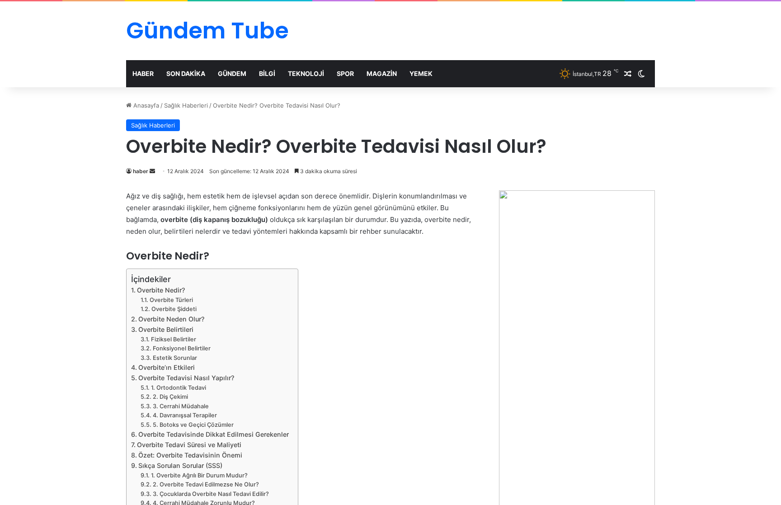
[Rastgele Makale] (628, 73)
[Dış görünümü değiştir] (641, 73)
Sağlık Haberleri (186, 105)
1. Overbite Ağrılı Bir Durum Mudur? (199, 475)
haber (140, 171)
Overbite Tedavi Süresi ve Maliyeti (189, 444)
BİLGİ (267, 73)
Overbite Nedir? (161, 290)
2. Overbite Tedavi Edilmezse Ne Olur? (206, 484)
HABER (143, 73)
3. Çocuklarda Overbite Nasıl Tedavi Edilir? (211, 494)
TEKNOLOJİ (306, 73)
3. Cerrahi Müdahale (181, 406)
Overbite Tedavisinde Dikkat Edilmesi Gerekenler (213, 434)
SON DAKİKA (185, 73)
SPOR (345, 73)
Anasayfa (145, 105)
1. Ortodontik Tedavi (178, 387)
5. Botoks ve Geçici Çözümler (193, 424)
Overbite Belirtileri (165, 329)
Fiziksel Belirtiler (173, 339)
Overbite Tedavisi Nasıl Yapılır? (186, 378)
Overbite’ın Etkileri (166, 367)
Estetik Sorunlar (175, 357)
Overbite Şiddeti (174, 309)
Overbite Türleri (171, 300)
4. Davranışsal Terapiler (185, 415)
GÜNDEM (232, 73)
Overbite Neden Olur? (171, 319)
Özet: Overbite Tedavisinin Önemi (190, 455)
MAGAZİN (382, 73)
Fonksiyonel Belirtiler (182, 348)
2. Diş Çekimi (170, 396)
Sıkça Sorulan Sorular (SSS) (180, 465)
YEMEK (421, 73)
